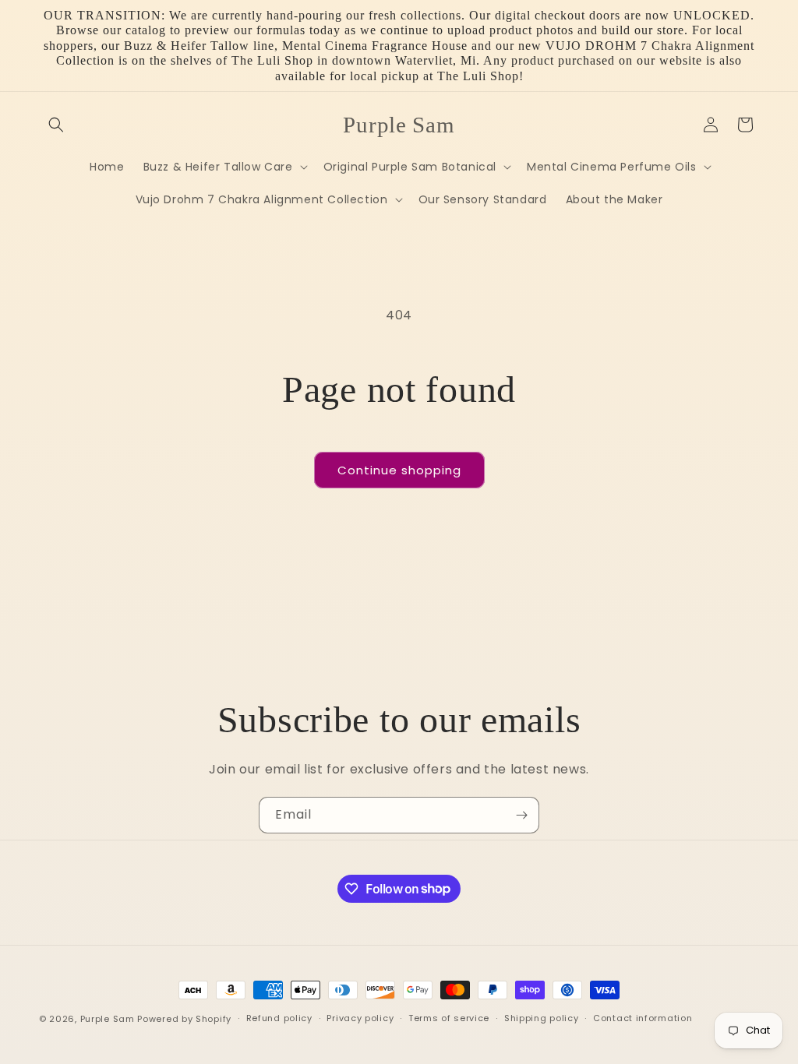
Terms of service (448, 1018)
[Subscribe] (521, 815)
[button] (56, 124)
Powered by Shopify (184, 1019)
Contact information (642, 1018)
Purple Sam (107, 1019)
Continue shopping (399, 470)
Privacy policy (360, 1018)
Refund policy (279, 1018)
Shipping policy (541, 1018)
